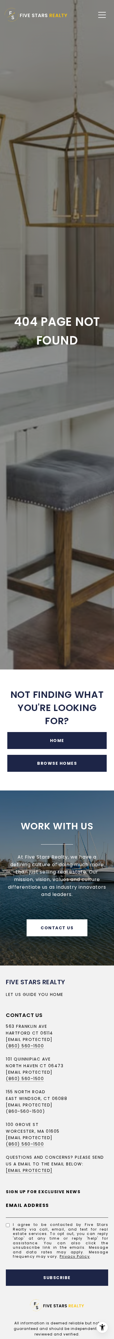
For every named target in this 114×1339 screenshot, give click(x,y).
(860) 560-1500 (25, 1046)
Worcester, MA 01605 (33, 1131)
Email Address (27, 1205)
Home (57, 740)
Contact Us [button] (57, 928)
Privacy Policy (75, 1256)
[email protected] (29, 1138)
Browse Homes (57, 763)
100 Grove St (22, 1124)
